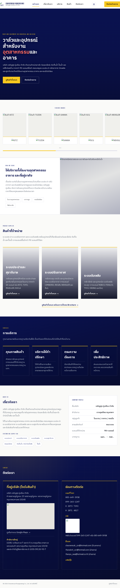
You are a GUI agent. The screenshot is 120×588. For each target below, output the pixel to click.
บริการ (59, 4)
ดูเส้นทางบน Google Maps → (18, 532)
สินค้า (69, 4)
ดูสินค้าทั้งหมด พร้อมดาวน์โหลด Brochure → (60, 305)
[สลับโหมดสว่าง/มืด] (94, 4)
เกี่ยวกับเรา (47, 4)
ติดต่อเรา (79, 4)
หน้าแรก (35, 4)
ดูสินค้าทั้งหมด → (13, 293)
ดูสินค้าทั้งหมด (11, 80)
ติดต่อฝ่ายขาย (30, 80)
